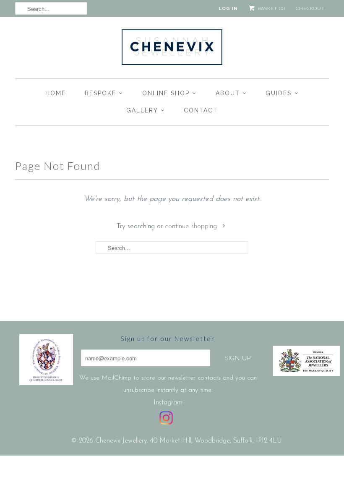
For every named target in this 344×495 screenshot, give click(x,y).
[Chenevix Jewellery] (172, 49)
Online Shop (166, 93)
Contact (201, 110)
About (228, 93)
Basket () (270, 8)
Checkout (310, 8)
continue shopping (192, 226)
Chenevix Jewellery (121, 441)
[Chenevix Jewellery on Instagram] (166, 418)
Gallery (142, 110)
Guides (279, 93)
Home (55, 93)
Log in (228, 8)
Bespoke (100, 93)
